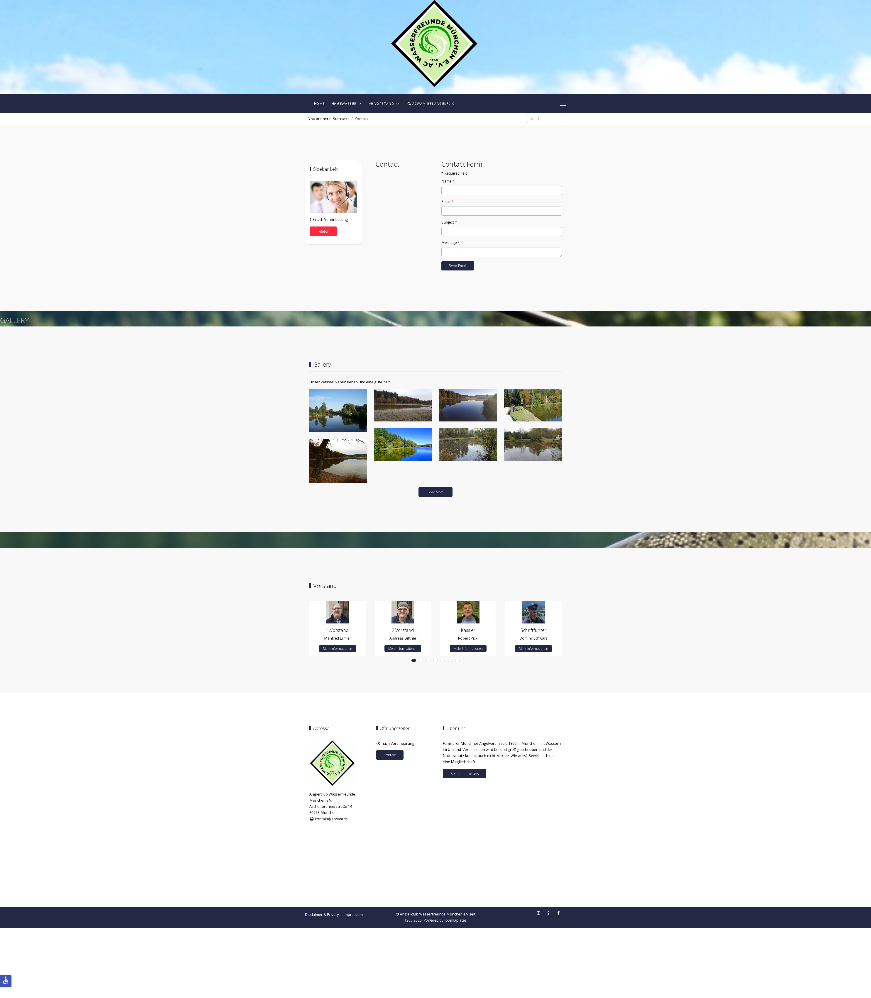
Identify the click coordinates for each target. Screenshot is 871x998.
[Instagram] (538, 912)
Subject (449, 222)
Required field (454, 173)
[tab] (413, 660)
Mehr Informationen (337, 648)
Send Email (457, 265)
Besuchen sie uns (464, 773)
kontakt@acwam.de (331, 818)
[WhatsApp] (548, 912)
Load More (436, 492)
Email (447, 201)
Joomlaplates (455, 920)
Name (448, 181)
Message (450, 242)
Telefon (323, 231)
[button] (338, 410)
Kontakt (390, 754)
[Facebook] (558, 912)
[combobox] (546, 118)
